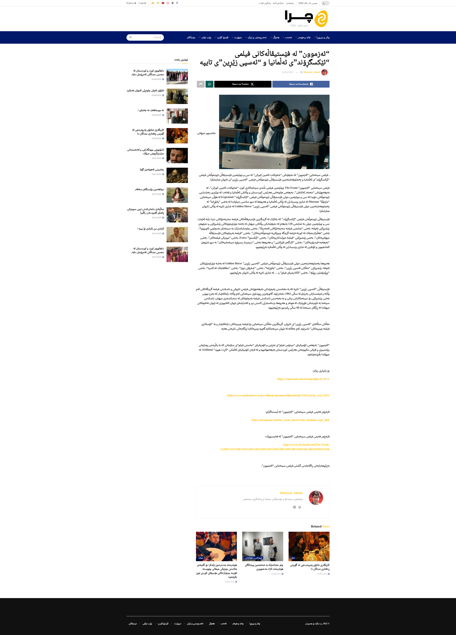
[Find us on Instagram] (168, 3)
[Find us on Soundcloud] (152, 3)
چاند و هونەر (304, 37)
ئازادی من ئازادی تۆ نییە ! (150, 228)
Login (141, 3)
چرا (321, 623)
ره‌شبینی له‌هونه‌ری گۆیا (152, 169)
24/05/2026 (230, 582)
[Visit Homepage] (307, 18)
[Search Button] (129, 37)
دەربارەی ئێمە (278, 3)
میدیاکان (191, 37)
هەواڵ (276, 37)
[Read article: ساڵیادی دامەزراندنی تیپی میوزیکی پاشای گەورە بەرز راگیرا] (177, 215)
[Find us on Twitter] (172, 3)
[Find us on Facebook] (177, 3)
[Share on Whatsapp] (209, 84)
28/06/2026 (276, 574)
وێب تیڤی (206, 37)
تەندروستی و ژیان (257, 37)
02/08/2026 (322, 574)
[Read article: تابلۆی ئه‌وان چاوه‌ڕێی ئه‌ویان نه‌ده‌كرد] (177, 96)
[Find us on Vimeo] (158, 3)
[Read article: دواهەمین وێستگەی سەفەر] (177, 195)
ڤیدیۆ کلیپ (222, 37)
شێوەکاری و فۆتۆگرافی (253, 558)
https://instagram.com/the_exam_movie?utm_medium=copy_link (291, 419)
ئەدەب (288, 37)
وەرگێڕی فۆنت (265, 3)
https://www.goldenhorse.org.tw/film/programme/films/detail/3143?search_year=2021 (278, 395)
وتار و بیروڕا (323, 37)
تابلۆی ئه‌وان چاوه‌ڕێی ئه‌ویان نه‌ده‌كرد (145, 90)
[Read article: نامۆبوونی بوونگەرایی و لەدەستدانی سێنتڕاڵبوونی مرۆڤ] (177, 155)
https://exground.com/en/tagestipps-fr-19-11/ (303, 378)
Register (130, 3)
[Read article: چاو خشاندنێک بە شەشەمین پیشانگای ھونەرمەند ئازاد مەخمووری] (262, 546)
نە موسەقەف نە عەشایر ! (151, 110)
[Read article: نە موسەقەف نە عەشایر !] (177, 116)
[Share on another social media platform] (201, 84)
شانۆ (293, 558)
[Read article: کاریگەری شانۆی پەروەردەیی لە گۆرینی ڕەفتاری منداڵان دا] (309, 546)
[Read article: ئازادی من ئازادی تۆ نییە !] (177, 234)
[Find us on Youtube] (163, 3)
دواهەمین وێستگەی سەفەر (149, 189)
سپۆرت (238, 37)
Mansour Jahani (311, 72)
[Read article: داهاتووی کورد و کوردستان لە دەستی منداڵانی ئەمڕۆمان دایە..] (177, 76)
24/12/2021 (287, 72)
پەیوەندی (290, 3)
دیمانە (201, 558)
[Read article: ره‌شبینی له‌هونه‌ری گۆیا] (177, 175)
